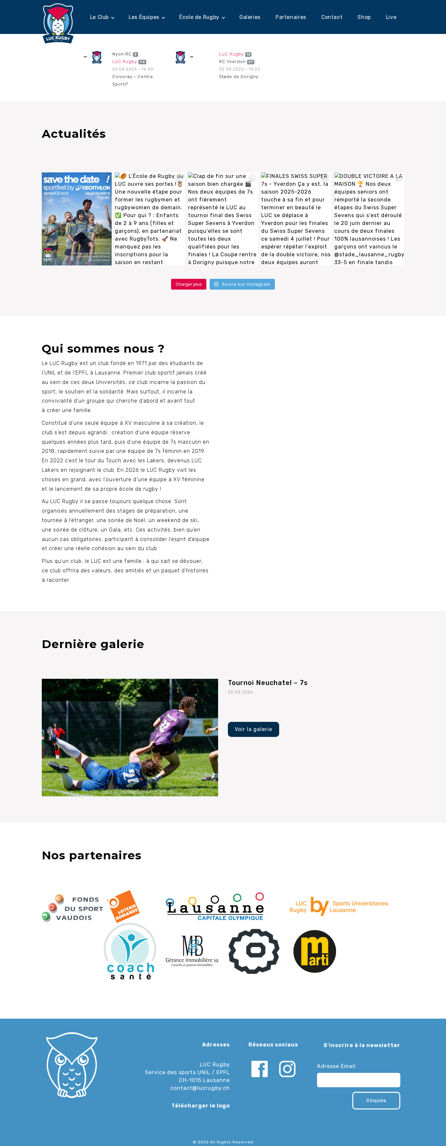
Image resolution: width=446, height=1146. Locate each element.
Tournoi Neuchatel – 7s (268, 683)
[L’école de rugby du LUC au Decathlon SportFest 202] (77, 218)
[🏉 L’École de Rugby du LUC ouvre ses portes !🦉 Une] (150, 218)
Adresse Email (336, 1066)
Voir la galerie (253, 729)
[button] (102, 17)
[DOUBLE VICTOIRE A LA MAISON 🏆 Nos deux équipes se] (369, 218)
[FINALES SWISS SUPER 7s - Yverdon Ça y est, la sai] (296, 218)
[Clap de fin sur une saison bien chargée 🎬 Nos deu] (223, 218)
